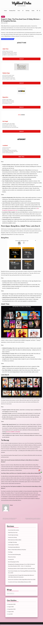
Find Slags (10, 552)
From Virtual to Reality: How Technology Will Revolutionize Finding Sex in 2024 (22, 571)
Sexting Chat (11, 559)
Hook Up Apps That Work (13, 544)
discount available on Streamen (13, 431)
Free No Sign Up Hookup (13, 535)
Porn (19, 10)
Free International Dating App (14, 554)
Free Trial (21, 156)
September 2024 (11, 609)
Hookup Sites (12, 10)
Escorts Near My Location (13, 530)
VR (37, 10)
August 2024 (11, 611)
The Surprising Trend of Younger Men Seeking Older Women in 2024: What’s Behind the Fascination (21, 576)
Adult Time (5, 49)
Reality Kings (6, 73)
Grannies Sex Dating (12, 537)
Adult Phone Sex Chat (12, 532)
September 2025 (11, 604)
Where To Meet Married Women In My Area (17, 549)
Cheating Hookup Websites (14, 547)
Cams (33, 10)
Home (5, 10)
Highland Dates (21, 3)
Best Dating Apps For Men (13, 561)
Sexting (27, 10)
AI (22, 10)
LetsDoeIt (5, 145)
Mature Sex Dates (12, 556)
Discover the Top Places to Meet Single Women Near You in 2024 (21, 579)
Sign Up (21, 58)
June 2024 (10, 614)
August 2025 (11, 606)
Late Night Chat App (12, 542)
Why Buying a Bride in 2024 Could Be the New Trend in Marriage (21, 568)
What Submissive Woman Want (14, 539)
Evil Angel (5, 121)
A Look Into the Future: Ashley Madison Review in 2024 (19, 581)
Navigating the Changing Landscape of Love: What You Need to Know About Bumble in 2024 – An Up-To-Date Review (21, 565)
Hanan (11, 505)
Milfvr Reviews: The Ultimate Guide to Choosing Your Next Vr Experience (10, 519)
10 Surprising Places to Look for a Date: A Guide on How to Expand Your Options (32, 519)
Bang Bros (5, 97)
